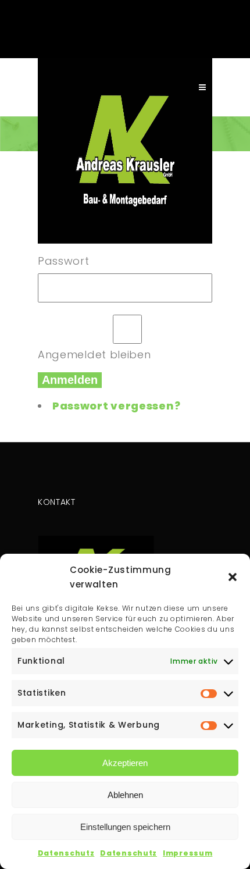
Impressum (187, 853)
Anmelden (70, 379)
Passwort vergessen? (116, 405)
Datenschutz (66, 853)
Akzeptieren (125, 763)
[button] (232, 577)
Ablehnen (125, 795)
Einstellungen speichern (125, 827)
